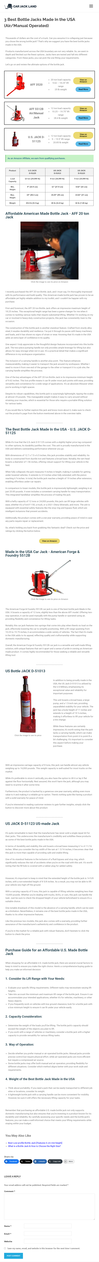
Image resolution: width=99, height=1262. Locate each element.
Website (8, 1241)
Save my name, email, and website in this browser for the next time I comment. (43, 1248)
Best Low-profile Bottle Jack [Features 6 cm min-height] (35, 1143)
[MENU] (91, 6)
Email (7, 1233)
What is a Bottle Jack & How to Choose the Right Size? (34, 1146)
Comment (9, 1191)
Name (7, 1226)
